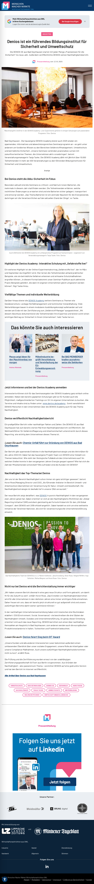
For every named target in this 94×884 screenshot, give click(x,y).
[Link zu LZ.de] (13, 833)
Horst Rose (77, 685)
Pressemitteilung (43, 62)
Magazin (27, 880)
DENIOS (43, 495)
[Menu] (90, 5)
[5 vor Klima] (84, 809)
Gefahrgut (63, 685)
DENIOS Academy (36, 300)
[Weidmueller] (13, 809)
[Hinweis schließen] (85, 21)
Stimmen (65, 854)
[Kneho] (60, 809)
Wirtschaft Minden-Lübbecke (56, 695)
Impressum (57, 880)
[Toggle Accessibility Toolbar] (5, 879)
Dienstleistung (67, 848)
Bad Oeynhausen (34, 685)
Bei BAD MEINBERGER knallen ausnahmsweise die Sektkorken (72, 359)
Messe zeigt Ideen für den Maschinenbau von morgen (20, 359)
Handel (34, 848)
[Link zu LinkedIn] (47, 762)
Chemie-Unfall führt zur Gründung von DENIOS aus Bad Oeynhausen (43, 444)
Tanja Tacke (38, 690)
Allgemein (35, 854)
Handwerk (5, 854)
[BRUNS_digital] (37, 809)
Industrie (47, 34)
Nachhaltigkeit (22, 690)
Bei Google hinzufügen (70, 21)
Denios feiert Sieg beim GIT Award (41, 636)
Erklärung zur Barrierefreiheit (73, 880)
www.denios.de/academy (54, 403)
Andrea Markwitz (15, 367)
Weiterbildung (71, 690)
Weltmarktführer (32, 695)
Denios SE (50, 685)
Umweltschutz (54, 690)
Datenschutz (46, 880)
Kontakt (89, 880)
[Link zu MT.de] (57, 834)
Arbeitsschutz (17, 685)
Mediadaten (36, 880)
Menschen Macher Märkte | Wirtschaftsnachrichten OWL (27, 877)
